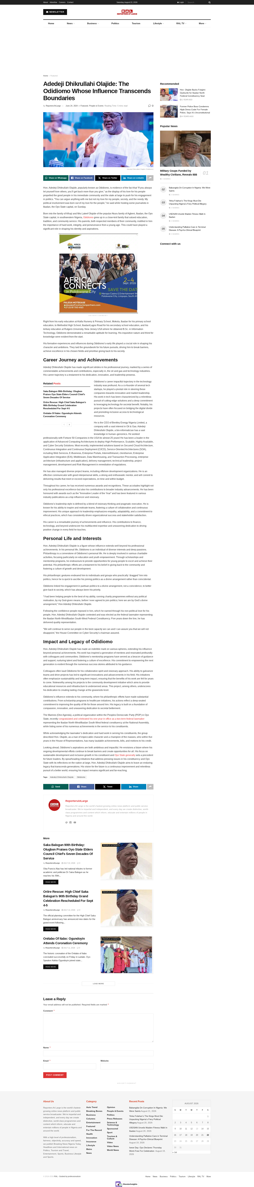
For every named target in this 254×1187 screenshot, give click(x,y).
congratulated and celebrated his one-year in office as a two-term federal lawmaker (101, 719)
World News (113, 1150)
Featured (54, 76)
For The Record (94, 1130)
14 (202, 1129)
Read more (52, 882)
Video (110, 1142)
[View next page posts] (69, 425)
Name (47, 1047)
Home (51, 23)
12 (191, 1129)
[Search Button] (209, 2)
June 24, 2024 (72, 106)
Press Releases (114, 1119)
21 (202, 1135)
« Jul (174, 1152)
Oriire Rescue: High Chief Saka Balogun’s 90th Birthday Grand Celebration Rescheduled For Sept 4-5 (64, 405)
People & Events (96, 106)
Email (47, 1060)
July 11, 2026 (69, 948)
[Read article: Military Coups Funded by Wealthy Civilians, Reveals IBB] (185, 149)
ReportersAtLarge (53, 106)
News (70, 23)
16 (175, 1135)
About (45, 2)
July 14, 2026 (69, 910)
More (201, 23)
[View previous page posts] (64, 425)
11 (186, 1129)
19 (191, 1135)
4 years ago (187, 116)
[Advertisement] (127, 49)
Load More (98, 984)
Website (105, 1061)
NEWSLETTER (56, 12)
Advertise (53, 2)
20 (197, 1135)
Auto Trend (91, 1107)
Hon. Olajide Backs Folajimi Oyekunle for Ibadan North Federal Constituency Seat (192, 93)
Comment (49, 1010)
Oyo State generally (125, 755)
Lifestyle (157, 23)
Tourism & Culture (112, 1137)
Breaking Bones (94, 1111)
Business (92, 23)
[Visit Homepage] (127, 12)
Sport (109, 1132)
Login (181, 2)
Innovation (91, 1138)
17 (180, 1135)
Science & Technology (113, 1123)
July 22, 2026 (69, 863)
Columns (90, 1119)
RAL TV (180, 23)
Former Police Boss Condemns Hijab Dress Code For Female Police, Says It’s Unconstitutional (195, 109)
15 (208, 1129)
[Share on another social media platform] (150, 178)
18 (186, 1135)
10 (180, 1129)
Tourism (136, 23)
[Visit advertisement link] (98, 273)
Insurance (91, 1141)
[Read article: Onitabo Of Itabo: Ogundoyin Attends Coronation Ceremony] (127, 955)
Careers (62, 2)
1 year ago (186, 100)
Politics (115, 23)
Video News (113, 1146)
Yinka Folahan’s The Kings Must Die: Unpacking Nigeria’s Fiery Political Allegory (146, 1119)
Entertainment (93, 1122)
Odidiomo (88, 217)
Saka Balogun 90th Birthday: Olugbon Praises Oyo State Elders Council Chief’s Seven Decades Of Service (64, 394)
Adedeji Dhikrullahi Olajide (62, 777)
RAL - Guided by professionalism (67, 1176)
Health (89, 1134)
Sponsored (112, 1128)
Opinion (111, 1107)
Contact (70, 2)
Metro (89, 1149)
